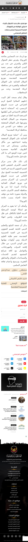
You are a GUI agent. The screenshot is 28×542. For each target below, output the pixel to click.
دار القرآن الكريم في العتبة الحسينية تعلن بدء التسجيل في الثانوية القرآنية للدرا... (10, 428)
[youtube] (13, 8)
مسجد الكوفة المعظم (14, 531)
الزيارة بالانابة (14, 488)
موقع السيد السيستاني (14, 505)
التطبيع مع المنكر (12, 400)
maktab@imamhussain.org (14, 474)
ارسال (21, 321)
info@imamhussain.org (14, 471)
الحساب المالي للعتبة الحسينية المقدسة (14, 480)
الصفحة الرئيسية (20, 17)
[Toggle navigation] (25, 8)
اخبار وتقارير (14, 406)
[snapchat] (8, 536)
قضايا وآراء (14, 398)
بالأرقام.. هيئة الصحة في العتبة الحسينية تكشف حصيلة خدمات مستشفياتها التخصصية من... (9, 410)
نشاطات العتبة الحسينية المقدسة (17, 19)
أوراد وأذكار (14, 495)
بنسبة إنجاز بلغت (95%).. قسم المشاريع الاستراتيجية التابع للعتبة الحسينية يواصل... (9, 419)
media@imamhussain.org (14, 476)
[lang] (2, 8)
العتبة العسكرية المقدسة (14, 526)
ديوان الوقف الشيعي (14, 507)
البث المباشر (14, 490)
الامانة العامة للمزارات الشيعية (14, 509)
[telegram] (12, 536)
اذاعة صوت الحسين (14, 497)
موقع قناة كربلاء (14, 512)
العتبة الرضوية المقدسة (14, 524)
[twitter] (16, 8)
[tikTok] (4, 536)
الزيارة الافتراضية (14, 493)
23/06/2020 (22, 52)
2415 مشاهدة (14, 52)
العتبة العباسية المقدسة (14, 528)
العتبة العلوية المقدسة (14, 520)
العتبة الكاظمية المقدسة (14, 522)
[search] (6, 8)
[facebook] (19, 8)
